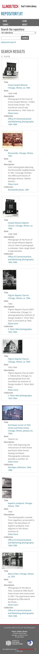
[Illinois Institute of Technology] (19, 627)
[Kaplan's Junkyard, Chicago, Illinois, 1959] (7, 497)
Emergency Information (26, 649)
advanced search (8, 42)
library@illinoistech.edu (9, 649)
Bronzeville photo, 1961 (18, 189)
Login (24, 21)
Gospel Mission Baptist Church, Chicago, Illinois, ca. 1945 (20, 226)
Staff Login (20, 651)
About (24, 24)
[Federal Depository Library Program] (30, 645)
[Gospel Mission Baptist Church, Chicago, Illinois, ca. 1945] (10, 217)
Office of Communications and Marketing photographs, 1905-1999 (21, 122)
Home (5, 21)
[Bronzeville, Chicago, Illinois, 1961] (12, 147)
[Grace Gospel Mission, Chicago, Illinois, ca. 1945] (10, 79)
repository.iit (12, 13)
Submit (5, 24)
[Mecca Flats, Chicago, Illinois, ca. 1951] (12, 568)
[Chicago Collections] (14, 645)
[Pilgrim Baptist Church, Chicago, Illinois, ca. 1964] (9, 289)
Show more (13, 113)
